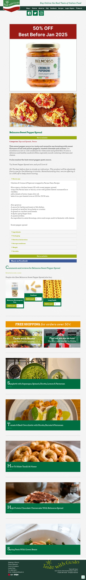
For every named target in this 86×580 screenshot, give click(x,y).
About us (41, 8)
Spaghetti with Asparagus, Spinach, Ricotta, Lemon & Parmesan (36, 384)
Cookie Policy (11, 568)
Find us (34, 8)
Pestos (34, 142)
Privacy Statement (13, 564)
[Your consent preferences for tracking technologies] (83, 577)
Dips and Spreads (25, 142)
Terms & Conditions (13, 566)
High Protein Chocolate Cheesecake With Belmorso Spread (35, 508)
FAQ (47, 8)
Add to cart (11, 306)
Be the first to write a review (13, 273)
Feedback (53, 8)
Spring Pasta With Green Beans (22, 549)
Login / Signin (69, 8)
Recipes (60, 8)
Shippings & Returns (13, 562)
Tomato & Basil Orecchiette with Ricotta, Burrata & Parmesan (35, 425)
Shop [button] (28, 8)
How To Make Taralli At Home (22, 466)
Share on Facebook (19, 261)
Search (79, 8)
